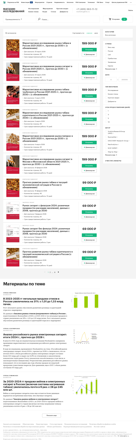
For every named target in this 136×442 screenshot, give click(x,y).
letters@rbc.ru (124, 436)
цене (96, 33)
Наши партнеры (42, 424)
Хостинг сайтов (99, 426)
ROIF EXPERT (113, 148)
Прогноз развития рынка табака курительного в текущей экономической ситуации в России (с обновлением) (48, 254)
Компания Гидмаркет (30, 40)
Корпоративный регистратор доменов (78, 426)
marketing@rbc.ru (83, 11)
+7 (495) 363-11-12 (86, 9)
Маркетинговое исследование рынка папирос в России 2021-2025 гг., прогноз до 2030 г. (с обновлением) (48, 138)
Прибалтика (112, 58)
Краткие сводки (62, 8)
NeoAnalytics (113, 144)
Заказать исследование (11, 424)
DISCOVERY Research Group (118, 140)
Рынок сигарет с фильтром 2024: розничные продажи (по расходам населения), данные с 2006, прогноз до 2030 (46, 208)
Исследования (33, 8)
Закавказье (112, 62)
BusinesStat (113, 137)
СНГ (109, 54)
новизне (89, 33)
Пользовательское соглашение (75, 424)
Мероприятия (48, 8)
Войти (130, 10)
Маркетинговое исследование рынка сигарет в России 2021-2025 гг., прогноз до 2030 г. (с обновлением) (47, 69)
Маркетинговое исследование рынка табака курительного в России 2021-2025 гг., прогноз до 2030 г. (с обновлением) (48, 115)
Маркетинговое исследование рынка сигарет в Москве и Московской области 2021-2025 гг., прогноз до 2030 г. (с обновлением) (47, 161)
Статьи (53, 11)
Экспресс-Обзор (28, 202)
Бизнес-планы (33, 11)
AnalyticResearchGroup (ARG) (116, 132)
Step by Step (113, 152)
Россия (110, 51)
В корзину (89, 49)
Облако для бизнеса (54, 426)
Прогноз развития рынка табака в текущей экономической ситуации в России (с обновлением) (45, 185)
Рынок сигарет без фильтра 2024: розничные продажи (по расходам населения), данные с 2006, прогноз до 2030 (46, 231)
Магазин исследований (13, 10)
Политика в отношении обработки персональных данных (24, 426)
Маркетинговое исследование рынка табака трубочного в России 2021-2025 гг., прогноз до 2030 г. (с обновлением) (47, 92)
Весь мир (111, 47)
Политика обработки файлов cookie (102, 424)
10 (109, 122)
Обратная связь (28, 424)
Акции (44, 11)
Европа (110, 66)
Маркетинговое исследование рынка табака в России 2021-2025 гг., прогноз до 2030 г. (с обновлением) (47, 45)
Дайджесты (64, 11)
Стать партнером (56, 424)
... (131, 2)
